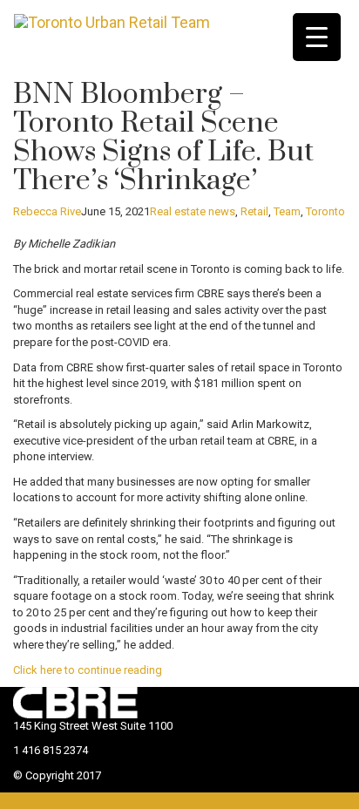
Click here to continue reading (87, 669)
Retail (254, 211)
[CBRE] (100, 701)
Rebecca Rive (47, 211)
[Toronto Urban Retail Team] (112, 22)
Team (287, 211)
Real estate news (192, 211)
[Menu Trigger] (317, 37)
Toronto (325, 211)
